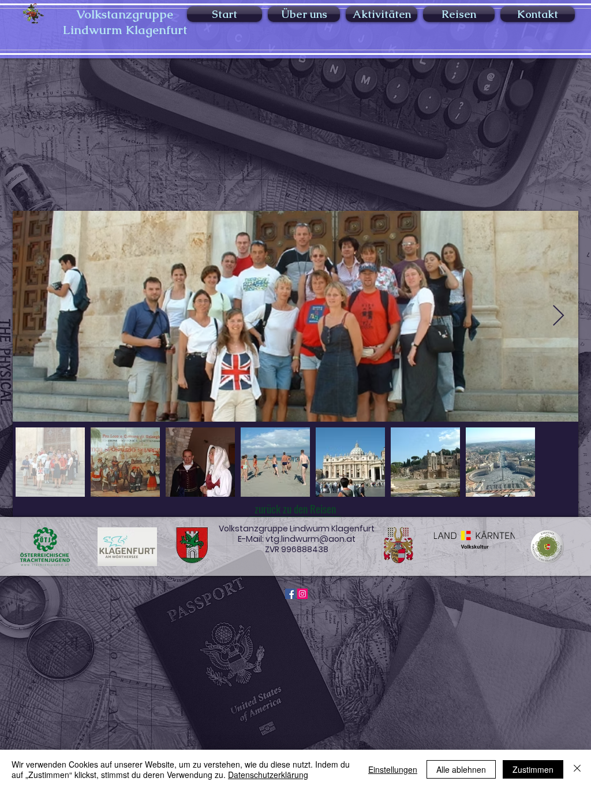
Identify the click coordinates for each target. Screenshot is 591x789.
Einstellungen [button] (392, 769)
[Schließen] (577, 769)
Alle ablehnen (461, 769)
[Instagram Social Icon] (302, 594)
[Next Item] (558, 316)
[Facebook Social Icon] (290, 594)
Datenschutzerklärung (268, 774)
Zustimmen (533, 769)
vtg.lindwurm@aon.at (310, 539)
